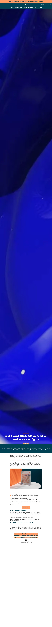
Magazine (30, 7)
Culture (24, 7)
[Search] (50, 4)
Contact (42, 4)
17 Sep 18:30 (41, 1)
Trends (35, 7)
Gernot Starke (25, 526)
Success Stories (18, 7)
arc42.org (14, 520)
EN (48, 4)
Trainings (40, 7)
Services (11, 7)
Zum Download (26, 507)
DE (45, 4)
